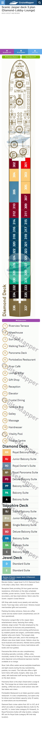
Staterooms (22, 320)
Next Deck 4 (30, 57)
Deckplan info (7, 52)
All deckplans (21, 52)
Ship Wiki (35, 52)
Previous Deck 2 (12, 57)
